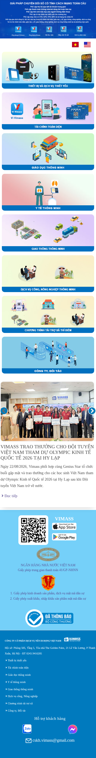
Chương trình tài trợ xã (20, 703)
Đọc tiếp (10, 496)
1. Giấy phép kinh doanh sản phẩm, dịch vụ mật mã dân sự (47, 593)
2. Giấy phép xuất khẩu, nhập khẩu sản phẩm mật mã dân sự (48, 598)
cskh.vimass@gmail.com (52, 740)
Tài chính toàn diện (18, 667)
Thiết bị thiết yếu (16, 660)
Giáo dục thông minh (19, 674)
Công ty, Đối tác (16, 710)
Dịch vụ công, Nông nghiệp (22, 696)
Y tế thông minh (16, 682)
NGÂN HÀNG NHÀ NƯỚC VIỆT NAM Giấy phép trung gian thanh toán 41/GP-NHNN (48, 568)
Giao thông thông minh (20, 689)
